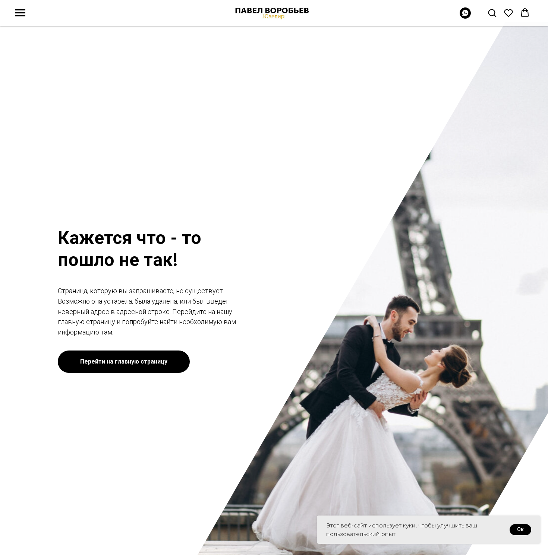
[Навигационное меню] (20, 13)
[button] (492, 12)
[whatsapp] (465, 16)
